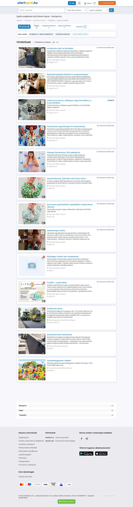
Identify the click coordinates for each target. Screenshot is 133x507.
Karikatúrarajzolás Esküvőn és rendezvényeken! (67, 74)
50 (57, 42)
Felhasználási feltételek (28, 448)
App (72, 3)
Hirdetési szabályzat (27, 444)
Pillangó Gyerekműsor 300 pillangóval (63, 152)
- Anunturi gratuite (57, 437)
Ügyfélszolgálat (25, 455)
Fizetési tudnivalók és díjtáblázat (31, 441)
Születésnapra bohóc (56, 230)
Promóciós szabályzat (27, 465)
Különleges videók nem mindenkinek (63, 256)
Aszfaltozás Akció (54, 309)
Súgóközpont (24, 437)
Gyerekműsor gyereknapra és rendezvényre (66, 126)
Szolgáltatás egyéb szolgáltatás (40, 34)
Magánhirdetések (48, 26)
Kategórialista (24, 461)
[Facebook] (81, 439)
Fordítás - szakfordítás (57, 282)
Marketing (22, 458)
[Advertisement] (66, 390)
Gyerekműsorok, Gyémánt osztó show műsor (66, 178)
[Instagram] (87, 439)
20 (53, 42)
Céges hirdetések (64, 26)
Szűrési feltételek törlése (80, 34)
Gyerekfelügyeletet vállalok (59, 361)
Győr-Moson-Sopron (62, 34)
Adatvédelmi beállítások (28, 451)
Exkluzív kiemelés (25, 477)
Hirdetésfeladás (108, 3)
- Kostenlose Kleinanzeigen (60, 441)
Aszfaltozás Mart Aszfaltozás (59, 335)
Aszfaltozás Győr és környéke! (60, 48)
